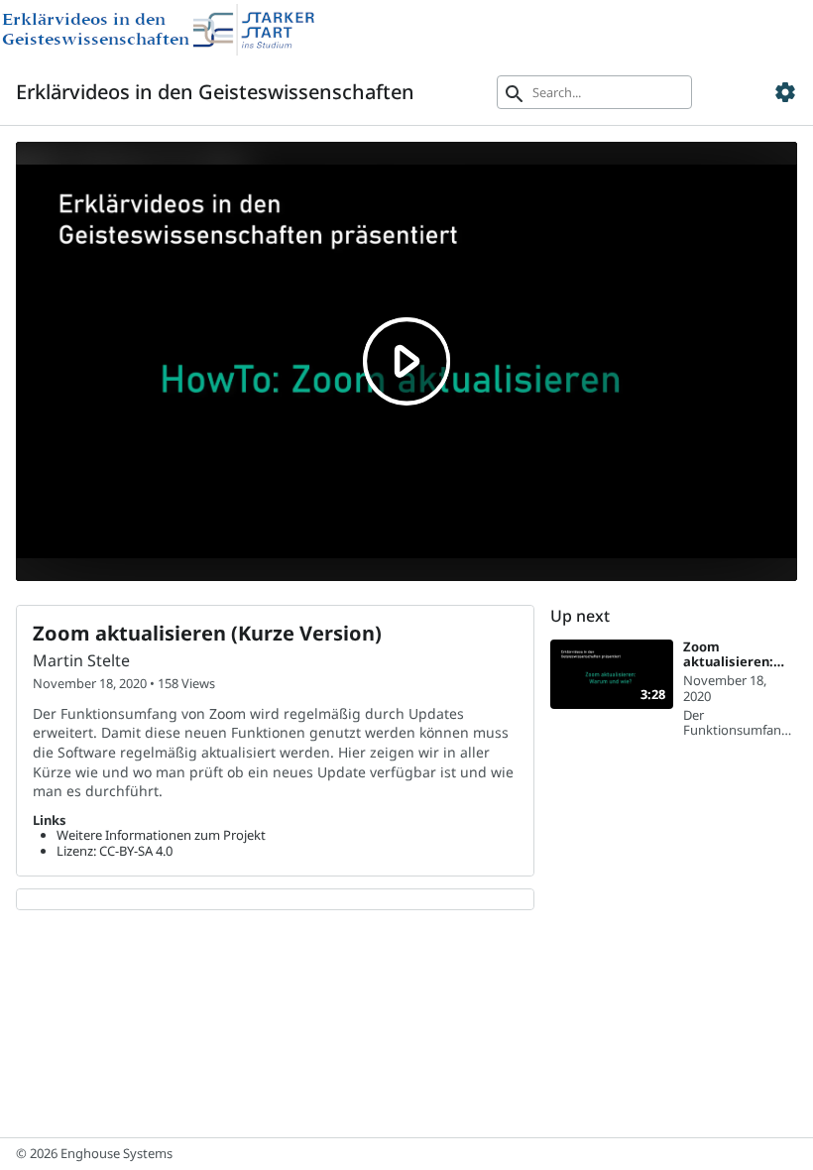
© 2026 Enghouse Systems (94, 1153)
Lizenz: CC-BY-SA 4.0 (115, 851)
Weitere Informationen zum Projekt (161, 835)
